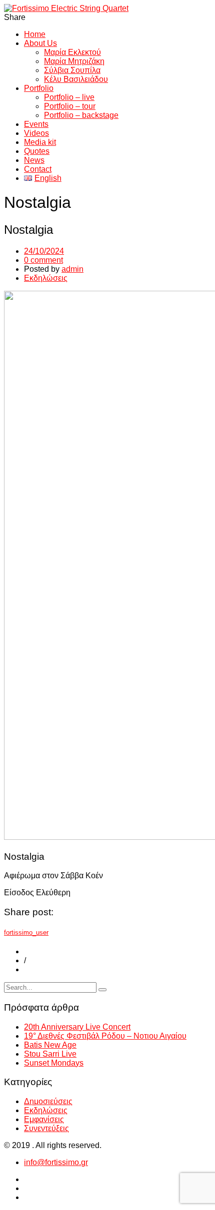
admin (73, 269)
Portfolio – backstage (81, 115)
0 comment (43, 260)
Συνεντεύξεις (46, 1128)
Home (35, 34)
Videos (36, 133)
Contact (38, 169)
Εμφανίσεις (44, 1119)
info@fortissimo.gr (56, 1162)
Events (36, 124)
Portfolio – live (69, 97)
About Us (40, 43)
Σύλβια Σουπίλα (72, 70)
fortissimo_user (26, 932)
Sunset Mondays (54, 1063)
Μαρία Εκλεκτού (72, 52)
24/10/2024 (44, 251)
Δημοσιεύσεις (48, 1101)
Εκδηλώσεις (46, 278)
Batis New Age (50, 1045)
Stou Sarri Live (50, 1054)
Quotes (37, 151)
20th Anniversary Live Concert (77, 1027)
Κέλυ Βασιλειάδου (76, 79)
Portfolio (39, 88)
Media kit (40, 142)
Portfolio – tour (70, 106)
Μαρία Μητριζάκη (74, 61)
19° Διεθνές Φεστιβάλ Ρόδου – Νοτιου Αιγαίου (105, 1036)
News (34, 160)
